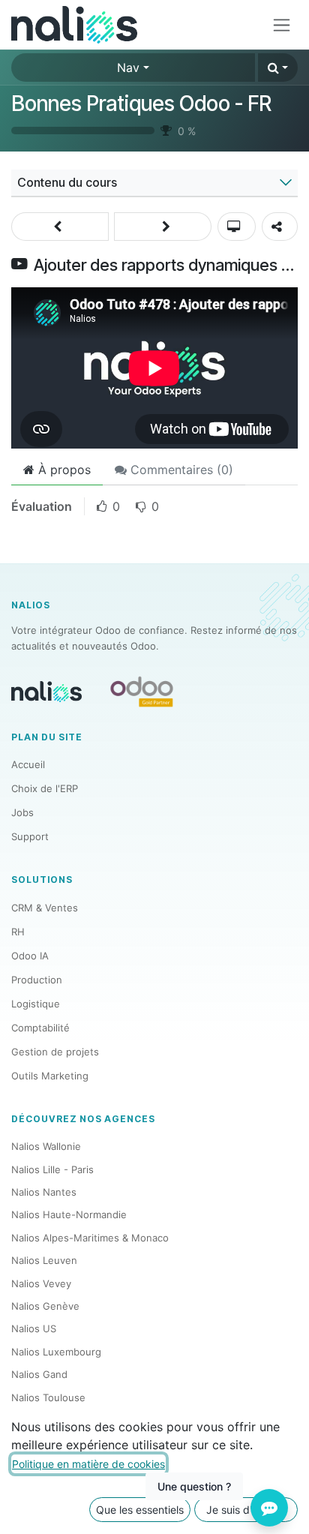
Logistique (35, 1004)
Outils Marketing (49, 1076)
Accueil (28, 764)
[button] (278, 67)
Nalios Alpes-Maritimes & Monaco (90, 1238)
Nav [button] (128, 67)
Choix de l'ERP (44, 788)
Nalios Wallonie (46, 1146)
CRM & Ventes (44, 908)
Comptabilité (40, 1028)
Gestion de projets (55, 1052)
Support (30, 836)
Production (36, 980)
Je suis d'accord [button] (246, 1509)
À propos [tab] (62, 469)
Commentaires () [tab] (180, 469)
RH (18, 932)
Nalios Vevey (41, 1283)
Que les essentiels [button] (140, 1509)
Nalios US (33, 1328)
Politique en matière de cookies (88, 1463)
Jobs (22, 812)
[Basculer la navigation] (282, 25)
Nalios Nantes (43, 1192)
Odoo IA (30, 956)
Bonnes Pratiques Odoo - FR (141, 103)
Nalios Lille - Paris (52, 1169)
